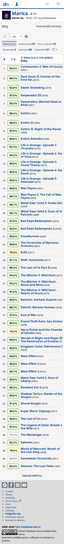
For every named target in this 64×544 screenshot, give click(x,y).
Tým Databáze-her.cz (28, 527)
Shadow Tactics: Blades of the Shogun (41, 395)
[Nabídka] (58, 4)
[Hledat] (47, 4)
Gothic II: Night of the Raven (41, 129)
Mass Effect (29, 356)
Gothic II (27, 123)
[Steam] (4, 485)
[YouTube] (24, 485)
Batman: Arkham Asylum (39, 300)
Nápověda (10, 507)
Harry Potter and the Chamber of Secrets (42, 331)
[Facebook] (11, 485)
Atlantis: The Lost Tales (37, 466)
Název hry (29, 57)
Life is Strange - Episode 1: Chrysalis (39, 146)
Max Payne (28, 188)
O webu (9, 491)
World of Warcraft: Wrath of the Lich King (40, 450)
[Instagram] (18, 485)
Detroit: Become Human (38, 307)
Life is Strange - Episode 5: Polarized (39, 180)
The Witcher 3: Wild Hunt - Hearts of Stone (39, 291)
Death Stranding (32, 88)
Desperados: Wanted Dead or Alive (41, 103)
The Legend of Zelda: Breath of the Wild (42, 426)
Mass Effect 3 (30, 371)
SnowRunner (30, 236)
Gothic (25, 113)
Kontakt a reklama (15, 520)
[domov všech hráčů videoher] (5, 4)
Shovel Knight (31, 403)
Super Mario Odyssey (35, 411)
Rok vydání (45, 57)
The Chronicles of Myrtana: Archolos (40, 244)
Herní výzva (11, 501)
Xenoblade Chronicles (36, 458)
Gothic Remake (31, 139)
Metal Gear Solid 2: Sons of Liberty (39, 379)
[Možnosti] (54, 50)
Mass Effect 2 (30, 364)
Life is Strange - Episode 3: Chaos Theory (39, 163)
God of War (28, 315)
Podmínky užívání (14, 517)
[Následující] (26, 36)
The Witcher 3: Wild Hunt (38, 275)
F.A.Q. (8, 504)
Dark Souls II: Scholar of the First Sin (40, 78)
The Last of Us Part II (35, 268)
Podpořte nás (13, 513)
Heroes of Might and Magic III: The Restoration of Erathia (42, 339)
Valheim (26, 442)
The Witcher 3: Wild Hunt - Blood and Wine (39, 283)
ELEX (24, 252)
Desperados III (31, 95)
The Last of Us (30, 419)
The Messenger (31, 435)
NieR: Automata (32, 260)
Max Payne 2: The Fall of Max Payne (41, 196)
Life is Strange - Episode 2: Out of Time (42, 155)
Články (8, 494)
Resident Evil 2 (31, 387)
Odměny (10, 510)
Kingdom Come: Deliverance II (42, 346)
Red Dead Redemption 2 (37, 229)
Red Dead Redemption (36, 221)
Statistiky (10, 497)
